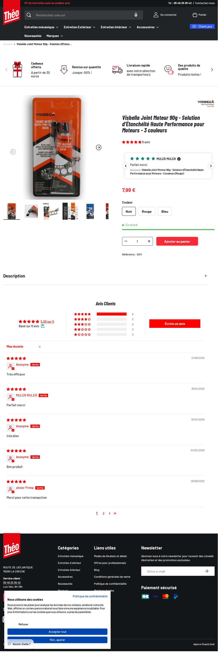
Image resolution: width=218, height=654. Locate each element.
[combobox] (83, 15)
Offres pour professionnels (110, 563)
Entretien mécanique (70, 556)
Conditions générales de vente (112, 576)
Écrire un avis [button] (175, 323)
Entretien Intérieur (69, 570)
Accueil (7, 44)
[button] (200, 15)
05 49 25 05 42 (12, 582)
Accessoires (65, 576)
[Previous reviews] (125, 166)
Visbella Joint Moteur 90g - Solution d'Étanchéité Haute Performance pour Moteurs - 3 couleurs (44, 44)
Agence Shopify (201, 644)
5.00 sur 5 (47, 321)
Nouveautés (32, 36)
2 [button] (103, 513)
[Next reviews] (211, 166)
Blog (96, 570)
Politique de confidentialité (110, 583)
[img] (16, 358)
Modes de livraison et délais (110, 556)
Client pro (205, 26)
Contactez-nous (205, 3)
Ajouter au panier (177, 241)
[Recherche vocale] (136, 15)
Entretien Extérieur (69, 563)
